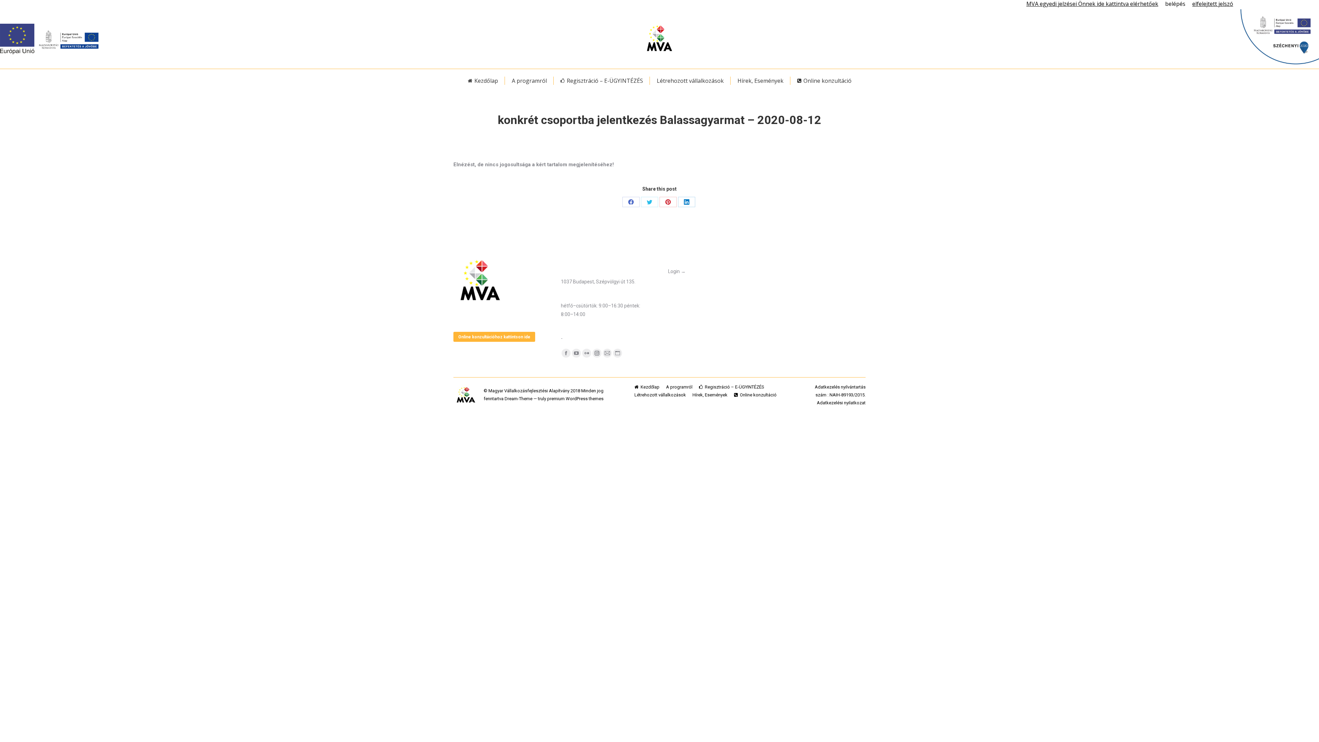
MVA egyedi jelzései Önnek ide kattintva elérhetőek (1092, 4)
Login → (677, 271)
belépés (1175, 4)
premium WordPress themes (575, 398)
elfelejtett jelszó (1212, 4)
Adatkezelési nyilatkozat (841, 402)
